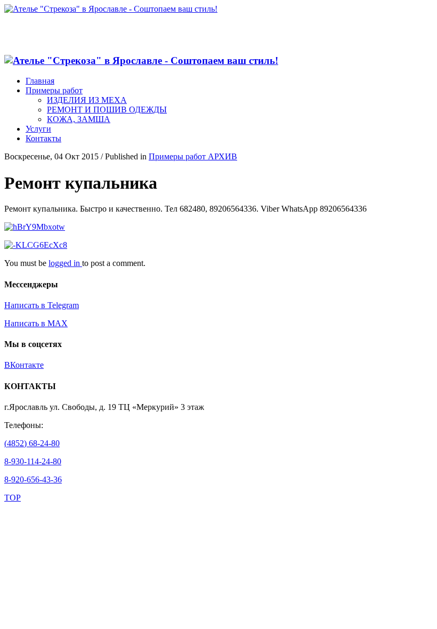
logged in (65, 263)
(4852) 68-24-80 (32, 443)
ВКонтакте (24, 364)
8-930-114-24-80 (32, 461)
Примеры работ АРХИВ (193, 156)
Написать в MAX (36, 323)
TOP (12, 497)
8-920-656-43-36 (33, 479)
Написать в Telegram (41, 305)
